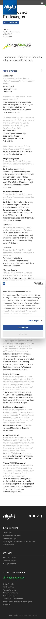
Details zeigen (33, 321)
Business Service (8, 545)
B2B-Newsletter (8, 587)
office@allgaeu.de (13, 577)
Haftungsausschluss (9, 596)
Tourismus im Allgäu (10, 539)
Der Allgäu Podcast (9, 564)
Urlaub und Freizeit (9, 558)
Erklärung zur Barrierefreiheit (13, 599)
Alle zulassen (23, 327)
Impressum (6, 605)
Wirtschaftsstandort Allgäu (12, 536)
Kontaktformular (8, 584)
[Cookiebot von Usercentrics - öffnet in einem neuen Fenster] (33, 283)
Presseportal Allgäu (9, 590)
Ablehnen (23, 334)
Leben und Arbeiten (9, 561)
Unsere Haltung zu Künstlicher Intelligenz (17, 602)
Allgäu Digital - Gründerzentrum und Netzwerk (19, 542)
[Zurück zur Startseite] (23, 7)
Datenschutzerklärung (10, 593)
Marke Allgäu (7, 533)
